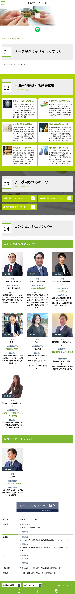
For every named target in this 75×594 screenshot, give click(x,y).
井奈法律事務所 (12, 349)
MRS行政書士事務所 (37, 288)
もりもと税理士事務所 (12, 483)
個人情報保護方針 (9, 585)
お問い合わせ (29, 585)
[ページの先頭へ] (71, 584)
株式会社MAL (62, 291)
